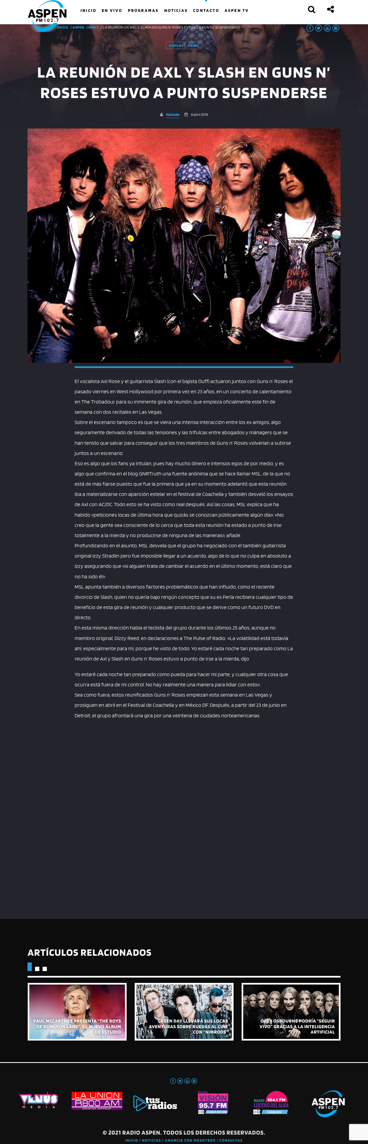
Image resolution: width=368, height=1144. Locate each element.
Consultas (231, 1140)
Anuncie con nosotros (190, 1140)
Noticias (151, 1140)
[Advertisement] (184, 761)
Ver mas (76, 1012)
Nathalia (172, 114)
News (93, 27)
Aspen (78, 27)
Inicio (131, 1140)
